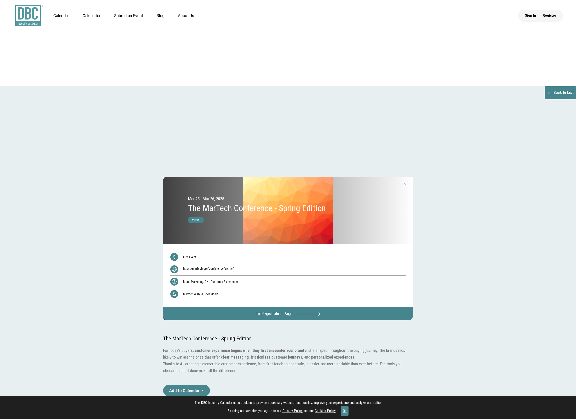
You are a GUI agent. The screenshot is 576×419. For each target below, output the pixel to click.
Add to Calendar (184, 390)
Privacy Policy (292, 411)
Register (553, 20)
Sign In (534, 20)
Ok (344, 411)
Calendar (57, 20)
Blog (156, 20)
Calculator (87, 20)
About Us (182, 20)
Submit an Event (124, 20)
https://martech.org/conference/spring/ (208, 268)
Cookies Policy (325, 411)
